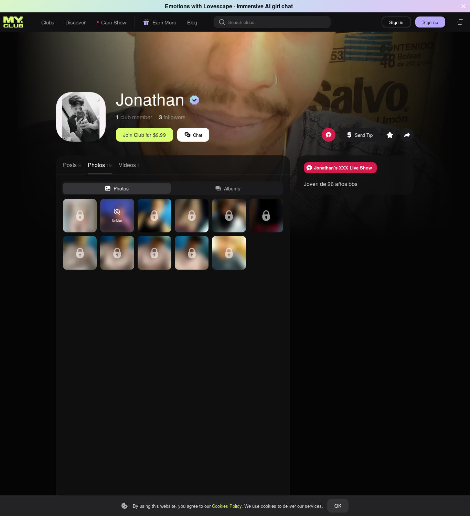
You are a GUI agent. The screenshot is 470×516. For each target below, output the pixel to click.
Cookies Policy (227, 506)
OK (337, 505)
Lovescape (217, 6)
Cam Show (113, 22)
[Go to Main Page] (13, 22)
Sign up (430, 22)
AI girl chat (279, 6)
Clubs (47, 22)
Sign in (396, 22)
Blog (192, 22)
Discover (75, 22)
